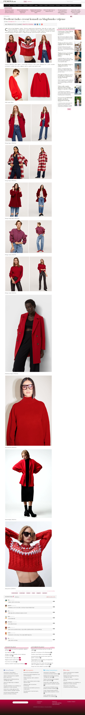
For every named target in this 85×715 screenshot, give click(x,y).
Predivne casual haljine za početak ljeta (40, 654)
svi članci (52, 647)
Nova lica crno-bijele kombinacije (31, 672)
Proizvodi (64, 5)
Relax (46, 5)
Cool (74, 5)
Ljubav (41, 5)
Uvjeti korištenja (55, 704)
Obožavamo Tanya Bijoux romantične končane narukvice (9, 11)
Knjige (69, 5)
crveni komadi (15, 593)
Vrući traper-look (9, 652)
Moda (36, 5)
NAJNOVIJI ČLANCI (8, 7)
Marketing (54, 701)
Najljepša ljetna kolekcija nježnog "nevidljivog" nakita (35, 11)
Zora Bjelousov (11, 21)
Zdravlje (25, 5)
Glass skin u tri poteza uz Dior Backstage (40, 652)
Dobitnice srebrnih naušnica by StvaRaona (15, 663)
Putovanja (51, 5)
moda (33, 593)
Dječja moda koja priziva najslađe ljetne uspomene (22, 11)
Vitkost (31, 5)
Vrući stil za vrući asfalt (10, 661)
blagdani (38, 593)
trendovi (28, 593)
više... (69, 109)
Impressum (39, 701)
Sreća (14, 5)
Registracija (30, 1)
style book (45, 593)
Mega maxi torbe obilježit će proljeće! (39, 666)
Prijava (25, 1)
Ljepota (20, 5)
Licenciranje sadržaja (56, 703)
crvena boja (22, 593)
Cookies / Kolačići (71, 701)
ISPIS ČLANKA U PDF (51, 596)
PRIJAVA (16, 596)
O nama (39, 703)
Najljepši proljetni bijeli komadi (12, 659)
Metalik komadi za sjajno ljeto (12, 657)
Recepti (58, 5)
